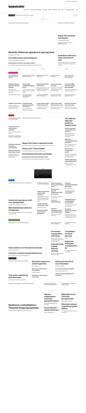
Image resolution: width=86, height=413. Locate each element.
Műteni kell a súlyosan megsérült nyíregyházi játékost (69, 306)
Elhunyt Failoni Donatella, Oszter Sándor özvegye (14, 151)
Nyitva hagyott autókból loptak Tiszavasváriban (39, 269)
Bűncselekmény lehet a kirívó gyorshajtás (37, 154)
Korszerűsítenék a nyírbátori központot (51, 309)
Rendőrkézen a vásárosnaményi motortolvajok (39, 276)
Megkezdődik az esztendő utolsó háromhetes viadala (35, 157)
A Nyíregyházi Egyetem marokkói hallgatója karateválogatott (70, 201)
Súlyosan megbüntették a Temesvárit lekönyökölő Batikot (51, 298)
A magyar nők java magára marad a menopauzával (43, 104)
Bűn (59, 9)
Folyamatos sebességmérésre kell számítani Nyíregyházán (56, 210)
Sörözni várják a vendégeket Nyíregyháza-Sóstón (29, 86)
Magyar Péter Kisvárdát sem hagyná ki (66, 37)
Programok (55, 9)
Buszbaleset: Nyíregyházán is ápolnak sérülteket (70, 211)
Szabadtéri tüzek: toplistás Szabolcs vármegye (57, 247)
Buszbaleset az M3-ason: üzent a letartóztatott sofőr (67, 58)
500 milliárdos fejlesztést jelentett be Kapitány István (70, 122)
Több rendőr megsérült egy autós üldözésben (18, 276)
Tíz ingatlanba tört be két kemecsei (70, 234)
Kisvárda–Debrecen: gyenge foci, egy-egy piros (24, 15)
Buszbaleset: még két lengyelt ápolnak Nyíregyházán (42, 212)
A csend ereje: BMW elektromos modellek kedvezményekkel (70, 86)
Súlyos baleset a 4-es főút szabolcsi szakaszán (25, 248)
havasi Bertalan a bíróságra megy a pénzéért (69, 150)
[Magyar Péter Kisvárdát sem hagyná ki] (68, 27)
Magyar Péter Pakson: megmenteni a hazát (37, 143)
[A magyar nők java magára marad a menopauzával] (43, 97)
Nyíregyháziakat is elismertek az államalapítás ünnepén (21, 63)
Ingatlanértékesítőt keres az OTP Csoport (43, 85)
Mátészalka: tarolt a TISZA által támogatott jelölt (68, 297)
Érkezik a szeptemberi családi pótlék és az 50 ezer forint (70, 130)
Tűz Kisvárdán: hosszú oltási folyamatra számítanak (13, 128)
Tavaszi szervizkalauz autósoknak (56, 85)
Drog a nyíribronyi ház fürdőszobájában (64, 268)
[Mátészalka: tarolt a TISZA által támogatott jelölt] (69, 287)
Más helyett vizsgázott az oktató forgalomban (41, 263)
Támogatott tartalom (69, 9)
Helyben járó (26, 9)
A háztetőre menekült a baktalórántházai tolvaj (25, 253)
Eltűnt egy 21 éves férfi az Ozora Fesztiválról (64, 263)
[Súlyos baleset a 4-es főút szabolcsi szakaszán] (29, 233)
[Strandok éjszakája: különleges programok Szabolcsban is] (29, 97)
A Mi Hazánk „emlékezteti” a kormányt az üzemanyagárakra (14, 146)
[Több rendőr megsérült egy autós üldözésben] (19, 266)
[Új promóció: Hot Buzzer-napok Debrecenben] (71, 97)
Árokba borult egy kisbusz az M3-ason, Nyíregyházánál (20, 201)
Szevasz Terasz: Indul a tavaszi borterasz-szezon (57, 104)
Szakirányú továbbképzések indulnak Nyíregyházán (71, 185)
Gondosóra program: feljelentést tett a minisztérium (64, 274)
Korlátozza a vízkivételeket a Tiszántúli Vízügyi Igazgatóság (23, 306)
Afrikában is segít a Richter (14, 103)
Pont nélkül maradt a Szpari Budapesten (22, 58)
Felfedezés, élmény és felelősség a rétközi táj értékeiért (13, 86)
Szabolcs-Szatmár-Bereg (35, 9)
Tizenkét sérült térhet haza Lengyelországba (42, 204)
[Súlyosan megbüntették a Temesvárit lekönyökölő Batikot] (52, 287)
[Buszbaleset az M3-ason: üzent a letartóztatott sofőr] (68, 47)
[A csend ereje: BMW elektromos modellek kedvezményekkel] (71, 78)
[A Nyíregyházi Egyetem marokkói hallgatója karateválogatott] (71, 194)
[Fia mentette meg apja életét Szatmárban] (57, 225)
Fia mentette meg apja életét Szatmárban (56, 234)
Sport (62, 9)
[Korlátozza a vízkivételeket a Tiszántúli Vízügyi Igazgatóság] (25, 292)
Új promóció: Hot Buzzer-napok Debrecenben (71, 104)
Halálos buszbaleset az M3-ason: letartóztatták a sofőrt (57, 185)
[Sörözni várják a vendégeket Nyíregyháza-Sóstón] (29, 78)
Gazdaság (44, 9)
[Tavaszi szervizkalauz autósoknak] (57, 78)
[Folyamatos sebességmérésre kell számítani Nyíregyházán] (57, 203)
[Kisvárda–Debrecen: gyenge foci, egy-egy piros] (32, 36)
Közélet (49, 9)
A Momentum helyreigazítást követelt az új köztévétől (71, 141)
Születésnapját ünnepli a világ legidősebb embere (71, 160)
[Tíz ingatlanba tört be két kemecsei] (71, 225)
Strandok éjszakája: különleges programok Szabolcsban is (28, 105)
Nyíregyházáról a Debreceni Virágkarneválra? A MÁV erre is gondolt (56, 192)
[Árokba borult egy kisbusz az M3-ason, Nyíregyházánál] (22, 190)
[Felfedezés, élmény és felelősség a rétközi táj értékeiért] (14, 78)
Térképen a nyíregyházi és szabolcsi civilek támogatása (43, 193)
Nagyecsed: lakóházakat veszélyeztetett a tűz (71, 245)
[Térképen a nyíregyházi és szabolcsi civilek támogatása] (43, 185)
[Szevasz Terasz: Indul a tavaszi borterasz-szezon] (57, 97)
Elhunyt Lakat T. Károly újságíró (33, 148)
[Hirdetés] (19, 70)
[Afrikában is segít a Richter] (14, 97)
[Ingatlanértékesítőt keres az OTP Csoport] (43, 78)
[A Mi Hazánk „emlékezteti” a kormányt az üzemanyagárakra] (14, 138)
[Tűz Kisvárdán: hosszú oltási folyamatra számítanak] (14, 121)
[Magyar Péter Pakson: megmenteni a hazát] (43, 129)
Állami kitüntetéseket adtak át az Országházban (20, 209)
